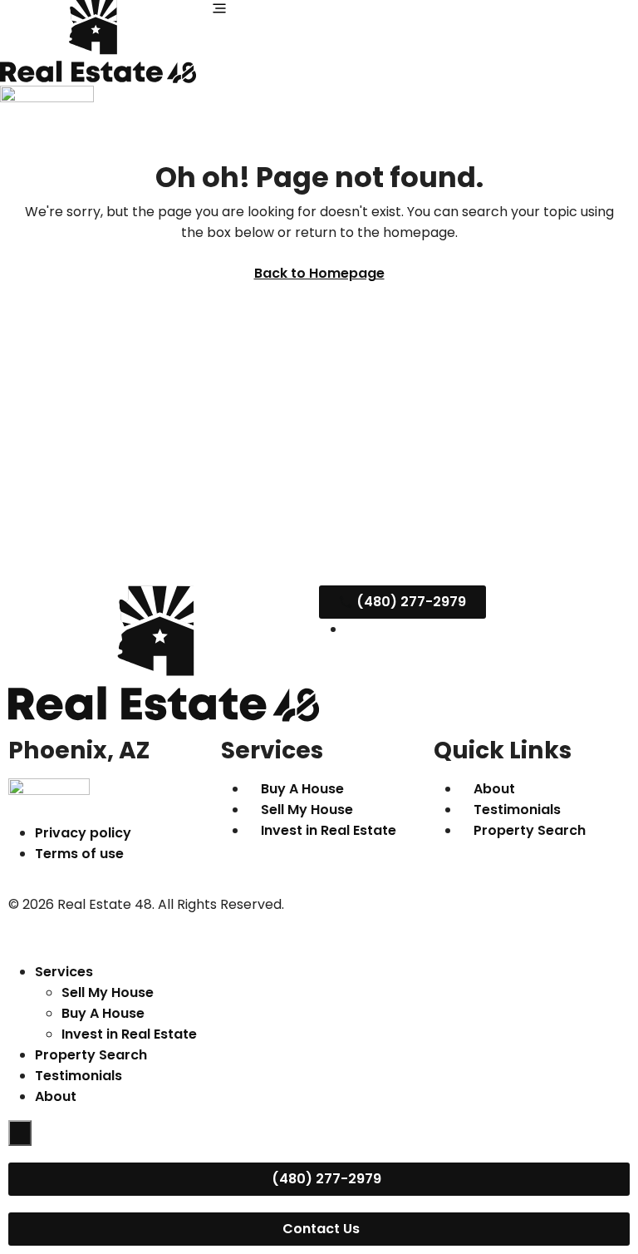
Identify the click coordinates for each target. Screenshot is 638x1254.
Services (64, 971)
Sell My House (107, 992)
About (55, 1096)
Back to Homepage (319, 273)
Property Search (91, 1054)
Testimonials (78, 1075)
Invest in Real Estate (129, 1034)
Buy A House (103, 1013)
